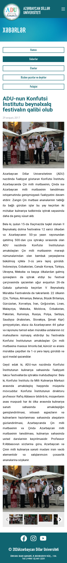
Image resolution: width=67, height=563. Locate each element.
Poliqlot (33, 87)
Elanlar (33, 68)
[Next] (60, 488)
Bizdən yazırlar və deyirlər (33, 77)
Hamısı (33, 50)
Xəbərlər (33, 59)
